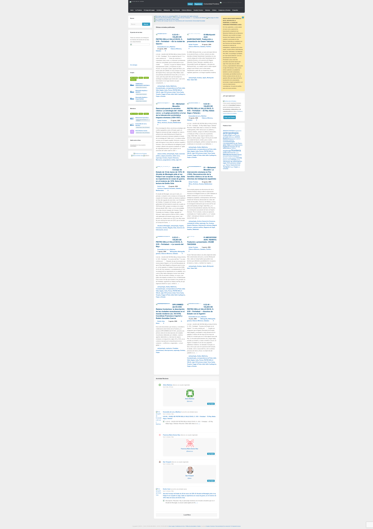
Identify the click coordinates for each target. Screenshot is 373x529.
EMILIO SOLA (231, 148)
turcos (166, 230)
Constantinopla (160, 88)
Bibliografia (167, 10)
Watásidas (196, 229)
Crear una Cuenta (229, 117)
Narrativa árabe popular (229, 158)
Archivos (159, 10)
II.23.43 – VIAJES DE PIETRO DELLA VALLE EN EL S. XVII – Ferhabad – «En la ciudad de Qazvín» (170, 39)
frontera (199, 77)
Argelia (181, 225)
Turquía (158, 94)
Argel (176, 153)
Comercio (231, 140)
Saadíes (189, 229)
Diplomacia (238, 145)
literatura (227, 154)
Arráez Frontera (193, 44)
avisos (237, 137)
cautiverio (169, 348)
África (159, 122)
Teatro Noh (194, 79)
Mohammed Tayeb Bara (142, 117)
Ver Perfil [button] (211, 404)
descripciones (168, 350)
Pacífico (208, 46)
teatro (224, 165)
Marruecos (159, 160)
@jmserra (189, 401)
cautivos (238, 139)
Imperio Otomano (173, 158)
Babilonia (173, 86)
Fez (207, 223)
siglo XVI (178, 160)
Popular (146, 77)
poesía (238, 160)
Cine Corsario (176, 10)
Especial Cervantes (169, 188)
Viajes (158, 352)
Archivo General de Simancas (206, 221)
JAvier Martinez (167, 385)
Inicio (131, 10)
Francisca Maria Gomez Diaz (171, 435)
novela (239, 158)
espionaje (159, 158)
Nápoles (225, 160)
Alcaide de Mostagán (163, 225)
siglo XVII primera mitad (168, 92)
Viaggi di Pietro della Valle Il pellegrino (173, 94)
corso (232, 145)
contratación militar (193, 223)
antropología (161, 86)
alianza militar (161, 153)
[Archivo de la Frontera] (137, 1)
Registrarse (198, 4)
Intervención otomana (205, 225)
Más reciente (134, 77)
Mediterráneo (177, 122)
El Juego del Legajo (149, 10)
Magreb (170, 227)
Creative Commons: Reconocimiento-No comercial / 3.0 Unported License (223, 526)
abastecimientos (229, 131)
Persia (170, 90)
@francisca (189, 451)
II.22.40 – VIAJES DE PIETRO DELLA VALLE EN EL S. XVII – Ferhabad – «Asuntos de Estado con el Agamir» (200, 309)
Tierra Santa (180, 92)
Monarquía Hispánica (228, 156)
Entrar (190, 4)
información (231, 153)
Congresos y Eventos (224, 10)
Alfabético (133, 79)
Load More (187, 515)
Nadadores (236, 156)
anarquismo (238, 130)
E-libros (214, 10)
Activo (140, 77)
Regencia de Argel (209, 227)
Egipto (162, 90)
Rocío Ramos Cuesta (141, 130)
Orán (174, 227)
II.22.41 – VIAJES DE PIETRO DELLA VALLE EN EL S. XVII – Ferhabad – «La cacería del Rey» (169, 242)
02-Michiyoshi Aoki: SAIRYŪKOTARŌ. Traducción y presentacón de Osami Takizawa (201, 38)
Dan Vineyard (167, 462)
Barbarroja (232, 138)
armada (237, 135)
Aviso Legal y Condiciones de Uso (177, 526)
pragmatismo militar (169, 160)
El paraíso (235, 10)
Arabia (168, 86)
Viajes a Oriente (160, 96)
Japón (204, 77)
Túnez (231, 167)
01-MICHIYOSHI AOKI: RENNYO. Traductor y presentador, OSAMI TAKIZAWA (202, 240)
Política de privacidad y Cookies (193, 526)
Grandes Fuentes (198, 10)
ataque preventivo (166, 156)
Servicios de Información (232, 161)
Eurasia (170, 122)
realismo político (198, 227)
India (165, 90)
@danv (190, 478)
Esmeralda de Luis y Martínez (166, 46)
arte (234, 137)
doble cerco (176, 156)
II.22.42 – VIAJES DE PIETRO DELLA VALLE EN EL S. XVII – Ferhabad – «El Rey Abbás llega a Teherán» (200, 108)
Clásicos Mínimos (187, 10)
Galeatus (207, 10)
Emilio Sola (161, 186)
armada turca (228, 137)
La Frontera (138, 10)
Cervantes (159, 227)
